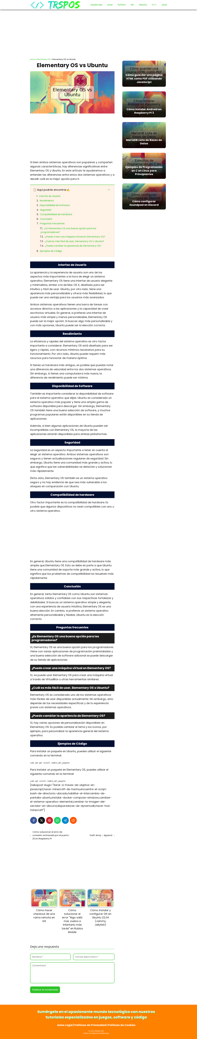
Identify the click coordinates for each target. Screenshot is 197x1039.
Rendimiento (47, 200)
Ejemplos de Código (51, 251)
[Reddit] (73, 820)
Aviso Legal (65, 1025)
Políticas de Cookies (121, 1025)
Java (164, 4)
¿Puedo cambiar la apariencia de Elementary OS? (73, 245)
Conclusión (46, 219)
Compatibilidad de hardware (56, 214)
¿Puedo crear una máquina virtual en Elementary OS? (75, 236)
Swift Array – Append (101, 835)
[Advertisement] (98, 32)
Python (122, 4)
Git (132, 4)
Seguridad (45, 210)
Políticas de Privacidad (90, 1025)
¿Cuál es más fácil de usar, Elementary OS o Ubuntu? (74, 241)
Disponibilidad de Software (55, 205)
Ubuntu (143, 4)
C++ (154, 4)
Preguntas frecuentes (52, 223)
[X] (41, 820)
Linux (110, 4)
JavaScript (96, 4)
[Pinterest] (49, 820)
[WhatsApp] (57, 820)
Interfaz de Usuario (49, 196)
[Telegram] (65, 820)
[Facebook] (33, 820)
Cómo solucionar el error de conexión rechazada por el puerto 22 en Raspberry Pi (50, 835)
